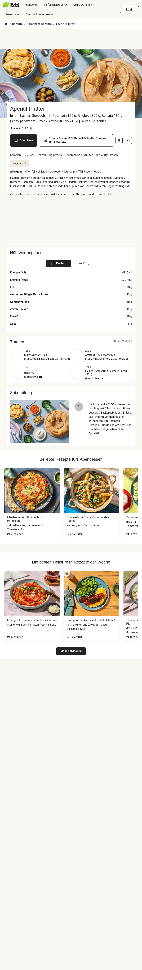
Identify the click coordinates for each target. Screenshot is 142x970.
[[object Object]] (119, 140)
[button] (71, 342)
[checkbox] (11, 128)
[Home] (6, 24)
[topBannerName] (71, 39)
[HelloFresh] (11, 4)
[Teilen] (128, 140)
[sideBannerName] (71, 221)
